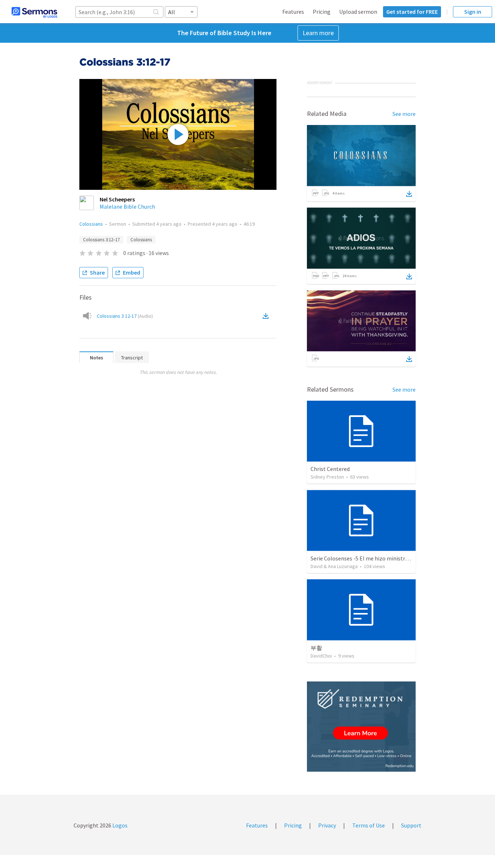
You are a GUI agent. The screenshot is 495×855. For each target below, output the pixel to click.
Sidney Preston (327, 477)
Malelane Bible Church (127, 206)
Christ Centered (330, 468)
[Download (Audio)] (267, 315)
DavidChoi (321, 655)
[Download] (409, 194)
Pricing (321, 11)
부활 (316, 647)
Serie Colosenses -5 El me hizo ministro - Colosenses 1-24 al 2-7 (389, 558)
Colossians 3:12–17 (101, 240)
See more (404, 113)
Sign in (472, 11)
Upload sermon (358, 11)
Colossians (91, 224)
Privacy (327, 825)
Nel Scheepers (117, 199)
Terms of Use (368, 825)
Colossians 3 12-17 (125, 316)
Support (411, 825)
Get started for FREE (412, 11)
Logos (119, 825)
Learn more (318, 33)
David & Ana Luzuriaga (334, 566)
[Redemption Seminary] (361, 726)
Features (293, 11)
